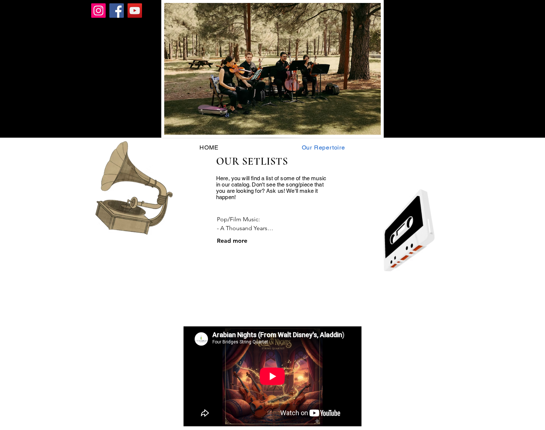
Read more (232, 240)
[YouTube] (135, 10)
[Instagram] (98, 10)
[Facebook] (116, 10)
